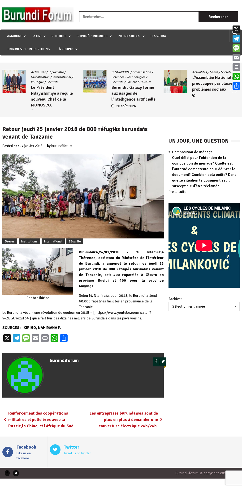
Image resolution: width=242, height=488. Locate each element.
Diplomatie (56, 72)
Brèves (10, 241)
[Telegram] (236, 38)
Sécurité (52, 82)
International (129, 36)
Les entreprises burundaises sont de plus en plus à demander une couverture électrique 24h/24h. (124, 420)
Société (226, 72)
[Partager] (236, 86)
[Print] (236, 67)
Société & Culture (138, 82)
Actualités (38, 72)
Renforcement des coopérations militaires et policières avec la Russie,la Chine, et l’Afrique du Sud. (41, 420)
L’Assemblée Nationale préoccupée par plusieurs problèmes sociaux (215, 83)
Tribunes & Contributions (28, 49)
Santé (214, 72)
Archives (175, 299)
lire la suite (177, 191)
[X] (236, 29)
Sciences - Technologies (128, 77)
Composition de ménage (192, 152)
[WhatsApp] (236, 76)
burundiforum (61, 146)
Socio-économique (92, 36)
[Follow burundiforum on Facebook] (156, 362)
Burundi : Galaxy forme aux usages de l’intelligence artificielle (133, 93)
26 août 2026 (126, 106)
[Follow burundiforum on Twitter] (163, 362)
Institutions (29, 241)
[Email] (236, 57)
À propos (66, 49)
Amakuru (14, 36)
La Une (37, 36)
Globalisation (40, 77)
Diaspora (158, 36)
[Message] (236, 48)
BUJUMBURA (120, 72)
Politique (59, 36)
